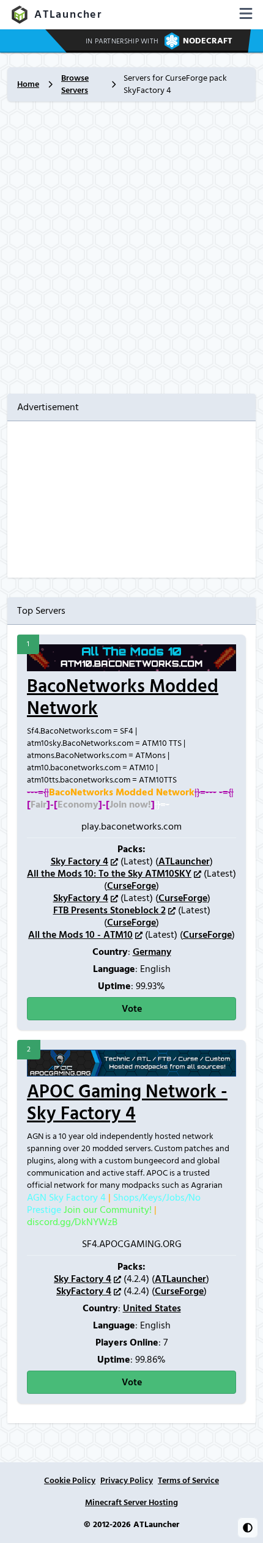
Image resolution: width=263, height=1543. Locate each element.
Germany (152, 952)
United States (152, 1308)
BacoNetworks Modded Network (122, 697)
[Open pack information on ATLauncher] (114, 861)
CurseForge (131, 886)
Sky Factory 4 (79, 861)
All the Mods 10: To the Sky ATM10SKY (109, 873)
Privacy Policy (126, 1481)
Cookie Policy (69, 1481)
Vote (132, 1008)
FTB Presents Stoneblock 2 (109, 910)
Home (28, 84)
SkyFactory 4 (80, 898)
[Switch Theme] (247, 1527)
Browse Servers (75, 84)
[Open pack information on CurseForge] (197, 873)
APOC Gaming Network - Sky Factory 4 (127, 1103)
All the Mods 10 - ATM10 (80, 934)
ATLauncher (68, 14)
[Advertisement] (131, 247)
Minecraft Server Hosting (131, 1503)
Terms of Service (188, 1481)
